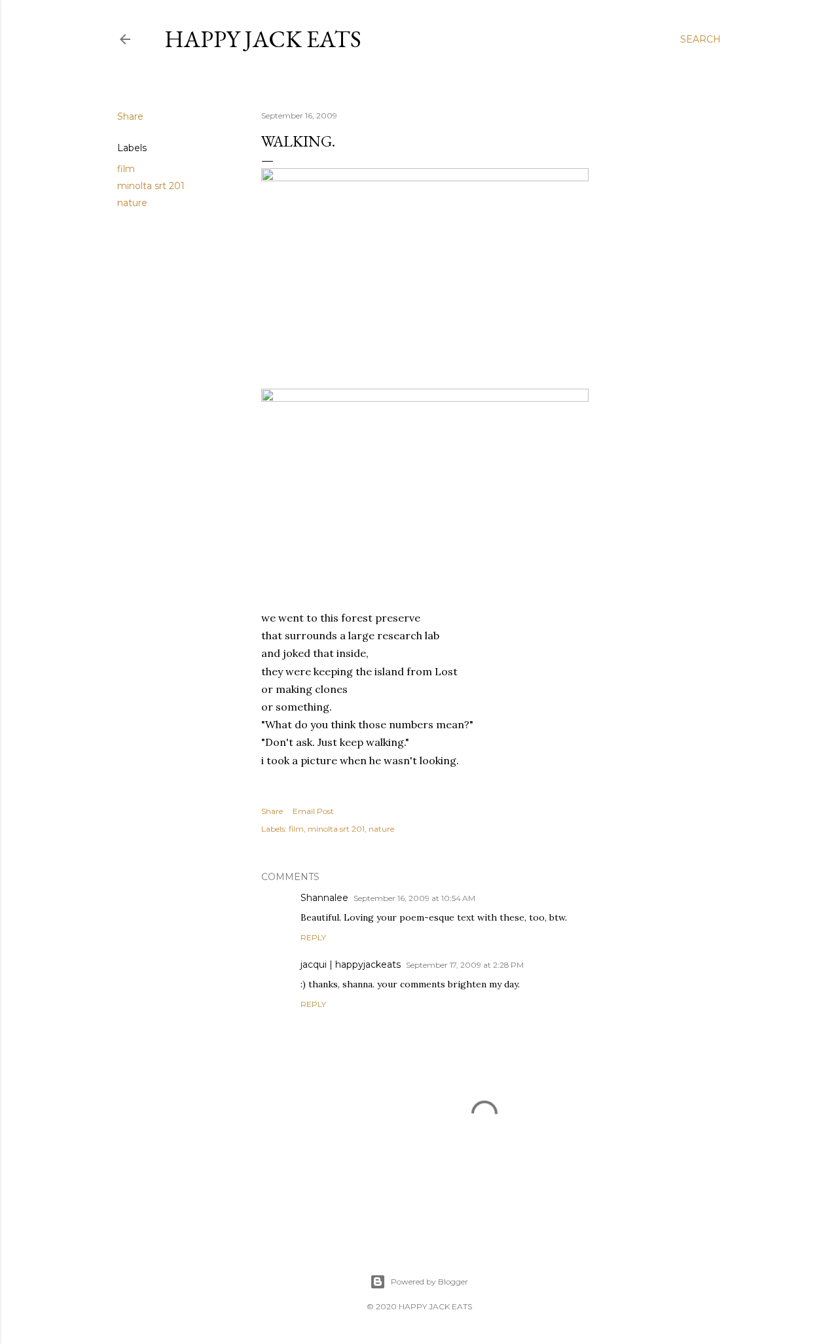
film (126, 169)
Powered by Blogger (429, 1281)
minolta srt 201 (151, 186)
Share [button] (130, 116)
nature (132, 203)
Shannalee (324, 898)
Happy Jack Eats (262, 39)
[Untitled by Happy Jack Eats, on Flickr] (425, 177)
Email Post (313, 811)
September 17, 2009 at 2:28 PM (465, 965)
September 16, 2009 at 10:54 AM (414, 898)
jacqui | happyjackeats (351, 964)
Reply (313, 937)
